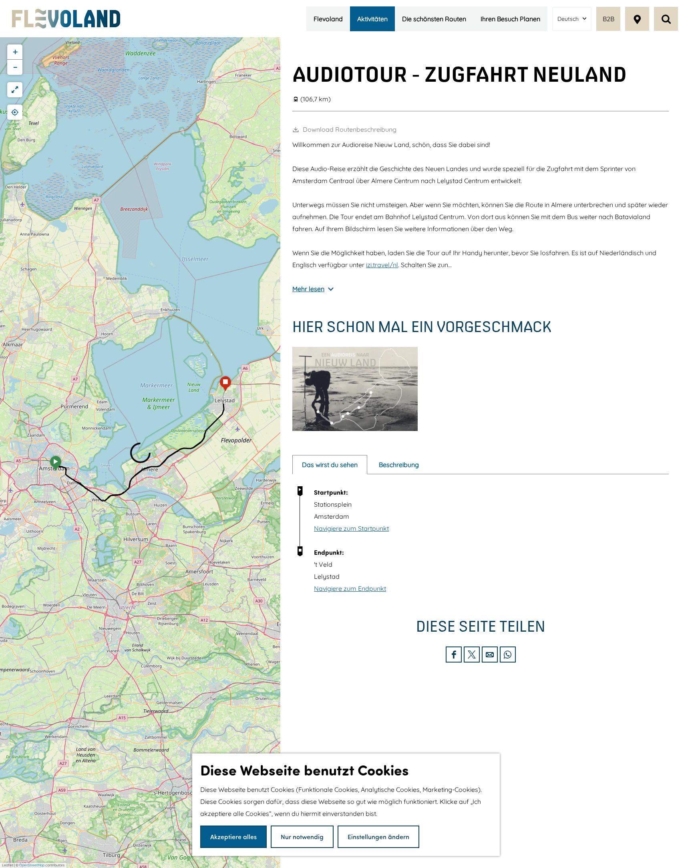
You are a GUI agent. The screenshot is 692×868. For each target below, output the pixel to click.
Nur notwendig (302, 836)
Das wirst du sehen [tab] (330, 465)
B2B (608, 19)
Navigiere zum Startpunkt (351, 528)
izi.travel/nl (382, 265)
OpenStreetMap (31, 865)
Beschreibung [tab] (399, 465)
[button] (55, 466)
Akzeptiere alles (233, 836)
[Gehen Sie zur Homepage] (66, 18)
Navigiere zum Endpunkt (350, 588)
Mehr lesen (308, 289)
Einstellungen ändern (378, 836)
